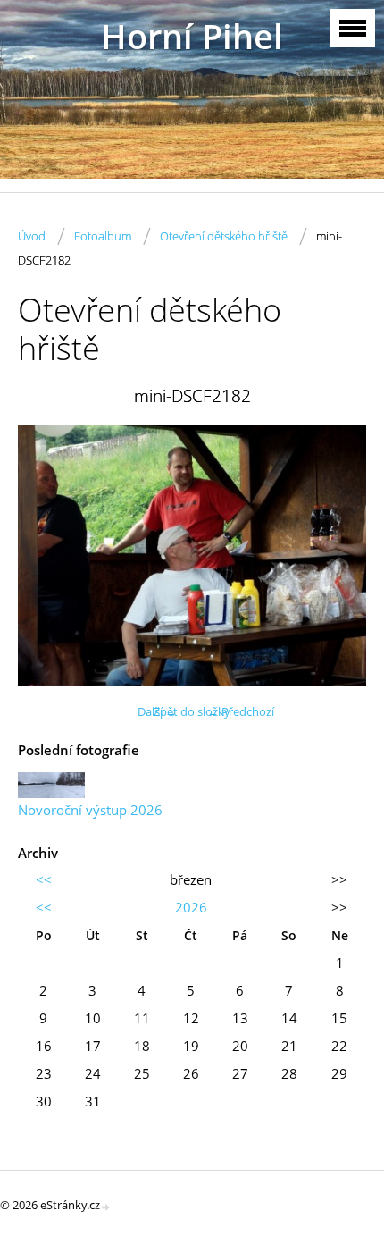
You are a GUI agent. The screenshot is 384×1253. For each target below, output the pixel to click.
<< (44, 879)
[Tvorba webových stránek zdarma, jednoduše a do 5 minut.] (106, 1206)
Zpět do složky (192, 711)
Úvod (32, 236)
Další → (157, 711)
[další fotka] (337, 555)
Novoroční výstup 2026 (90, 810)
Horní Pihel (192, 36)
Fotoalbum (102, 236)
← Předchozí (240, 711)
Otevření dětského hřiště (224, 236)
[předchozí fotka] (47, 555)
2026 (191, 907)
